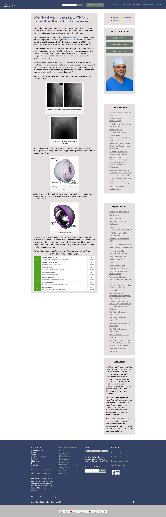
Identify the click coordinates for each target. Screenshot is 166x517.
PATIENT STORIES (148, 5)
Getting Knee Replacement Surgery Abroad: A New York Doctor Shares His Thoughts (118, 162)
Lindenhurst (64, 456)
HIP (124, 5)
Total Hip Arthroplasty (71, 37)
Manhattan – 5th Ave (68, 447)
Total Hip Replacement (119, 212)
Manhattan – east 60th (69, 465)
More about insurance (40, 473)
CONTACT (158, 5)
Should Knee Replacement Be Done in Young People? (120, 137)
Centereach (64, 453)
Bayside (62, 450)
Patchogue (64, 462)
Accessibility (51, 497)
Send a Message (119, 51)
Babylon (62, 471)
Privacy (42, 497)
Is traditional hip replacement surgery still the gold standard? (120, 295)
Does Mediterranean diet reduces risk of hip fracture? (120, 287)
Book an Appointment (95, 5)
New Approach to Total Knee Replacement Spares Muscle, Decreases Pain (120, 172)
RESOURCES (136, 5)
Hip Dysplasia (115, 218)
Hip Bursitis (114, 215)
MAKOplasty (114, 262)
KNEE (129, 5)
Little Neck (64, 474)
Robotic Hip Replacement (120, 244)
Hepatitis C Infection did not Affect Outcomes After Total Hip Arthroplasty (120, 342)
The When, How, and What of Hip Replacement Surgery (120, 279)
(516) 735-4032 (119, 38)
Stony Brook (64, 468)
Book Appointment (119, 44)
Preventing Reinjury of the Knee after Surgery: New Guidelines (120, 146)
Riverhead (63, 459)
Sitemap (34, 497)
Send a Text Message (120, 457)
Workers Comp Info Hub (41, 469)
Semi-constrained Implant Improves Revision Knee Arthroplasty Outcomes (120, 180)
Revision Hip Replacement (120, 248)
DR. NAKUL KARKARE (114, 5)
